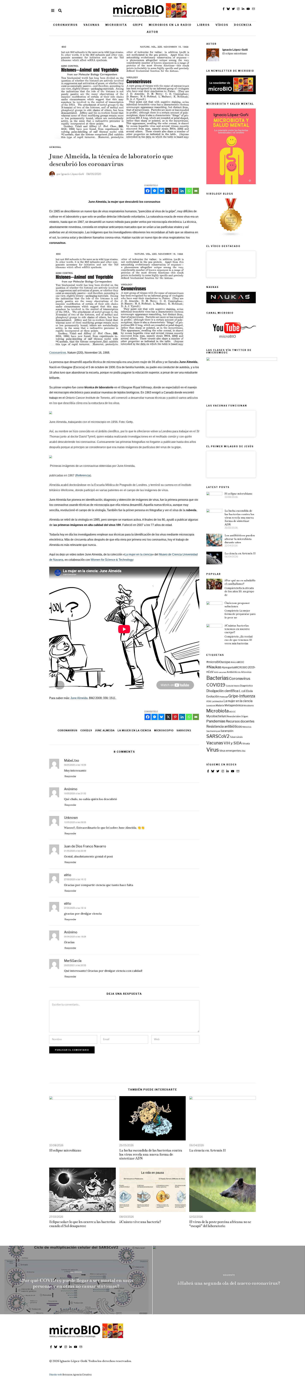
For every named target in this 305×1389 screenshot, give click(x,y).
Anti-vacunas (220, 672)
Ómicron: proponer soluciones (237, 604)
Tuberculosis (236, 737)
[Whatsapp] (189, 191)
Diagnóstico (246, 685)
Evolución (212, 696)
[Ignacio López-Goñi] (212, 55)
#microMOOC (237, 662)
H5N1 (208, 701)
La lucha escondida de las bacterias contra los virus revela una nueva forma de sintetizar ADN (239, 517)
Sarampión (227, 731)
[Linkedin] (182, 191)
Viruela (246, 743)
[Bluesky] (161, 191)
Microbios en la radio (170, 24)
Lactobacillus (217, 701)
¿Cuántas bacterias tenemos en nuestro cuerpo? (237, 629)
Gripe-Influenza (241, 696)
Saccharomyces (213, 731)
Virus (212, 750)
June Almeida (79, 698)
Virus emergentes (230, 750)
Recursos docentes (240, 721)
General (55, 147)
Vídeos (222, 24)
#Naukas (214, 667)
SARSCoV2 (184, 730)
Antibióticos (234, 672)
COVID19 (86, 730)
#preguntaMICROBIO (234, 667)
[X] (168, 191)
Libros (203, 24)
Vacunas (91, 24)
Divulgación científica (222, 691)
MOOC (232, 712)
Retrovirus (246, 727)
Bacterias (217, 678)
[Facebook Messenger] (154, 191)
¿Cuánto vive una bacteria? (140, 1222)
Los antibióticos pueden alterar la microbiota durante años (240, 539)
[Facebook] (148, 191)
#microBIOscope (218, 662)
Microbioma (248, 705)
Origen (244, 716)
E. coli (242, 691)
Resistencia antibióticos (224, 726)
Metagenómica (234, 705)
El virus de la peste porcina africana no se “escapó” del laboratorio (220, 1224)
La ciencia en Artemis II (240, 553)
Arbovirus (246, 672)
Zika (243, 751)
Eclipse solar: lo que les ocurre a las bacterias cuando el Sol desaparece (82, 1224)
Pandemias (215, 721)
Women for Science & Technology (112, 559)
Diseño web (55, 1374)
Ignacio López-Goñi (235, 49)
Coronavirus (65, 24)
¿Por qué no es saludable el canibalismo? (240, 582)
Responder (70, 776)
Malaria (220, 705)
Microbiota (116, 24)
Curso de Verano (233, 686)
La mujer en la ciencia (138, 554)
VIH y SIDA (233, 743)
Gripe (138, 24)
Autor (152, 31)
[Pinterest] (175, 191)
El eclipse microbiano (234, 53)
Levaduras (210, 705)
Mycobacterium (216, 716)
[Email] (196, 191)
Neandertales (234, 716)
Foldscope (224, 697)
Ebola (249, 691)
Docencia (243, 24)
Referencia (83, 475)
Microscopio (164, 730)
